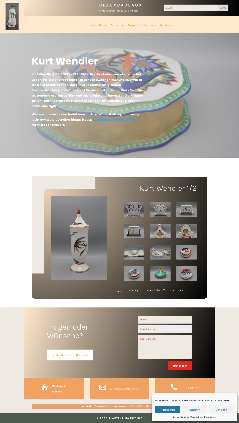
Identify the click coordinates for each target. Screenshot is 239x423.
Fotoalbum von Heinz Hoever (115, 119)
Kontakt (86, 406)
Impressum (120, 406)
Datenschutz (196, 417)
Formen (115, 25)
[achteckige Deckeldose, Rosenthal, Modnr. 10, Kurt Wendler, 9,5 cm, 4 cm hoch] (134, 274)
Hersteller (97, 25)
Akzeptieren (168, 409)
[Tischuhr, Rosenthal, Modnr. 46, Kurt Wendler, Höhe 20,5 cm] (160, 210)
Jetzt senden (180, 365)
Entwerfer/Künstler (140, 25)
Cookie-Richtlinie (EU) (144, 406)
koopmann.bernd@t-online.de (125, 389)
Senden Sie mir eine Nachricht (70, 355)
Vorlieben (221, 409)
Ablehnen (194, 409)
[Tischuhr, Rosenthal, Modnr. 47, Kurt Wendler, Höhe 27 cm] (134, 210)
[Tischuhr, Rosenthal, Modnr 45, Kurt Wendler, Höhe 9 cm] (134, 232)
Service (165, 25)
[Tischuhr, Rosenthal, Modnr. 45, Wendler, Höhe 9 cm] (186, 210)
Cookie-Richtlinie (181, 417)
